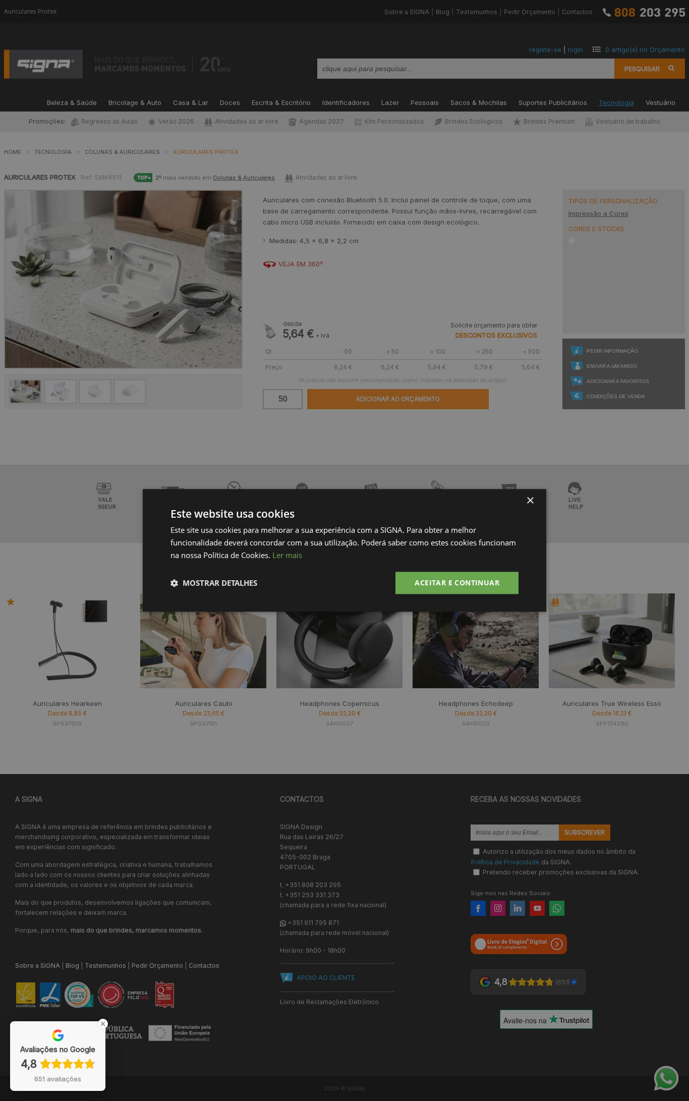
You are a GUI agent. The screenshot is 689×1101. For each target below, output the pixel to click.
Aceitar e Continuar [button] (457, 582)
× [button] (530, 501)
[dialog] (344, 550)
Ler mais (287, 555)
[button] (213, 582)
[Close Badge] (103, 1024)
